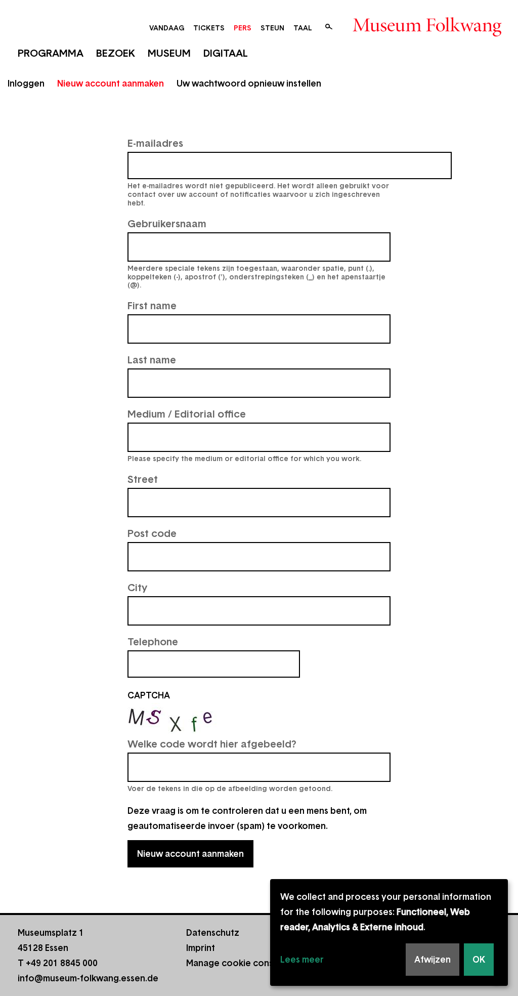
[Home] (427, 33)
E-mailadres (155, 143)
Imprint (200, 947)
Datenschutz (212, 932)
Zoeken (328, 27)
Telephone (152, 642)
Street (142, 479)
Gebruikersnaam (166, 224)
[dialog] (389, 932)
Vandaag (166, 27)
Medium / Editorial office (186, 414)
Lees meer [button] (302, 959)
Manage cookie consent (236, 963)
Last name (151, 360)
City (137, 588)
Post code (152, 533)
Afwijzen (432, 959)
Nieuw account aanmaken (110, 83)
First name (152, 306)
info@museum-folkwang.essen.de (88, 978)
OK (478, 959)
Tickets (209, 27)
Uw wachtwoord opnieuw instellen (249, 83)
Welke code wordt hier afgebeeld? (211, 744)
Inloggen (26, 83)
